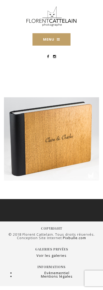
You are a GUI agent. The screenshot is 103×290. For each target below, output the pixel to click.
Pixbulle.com (74, 237)
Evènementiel (56, 272)
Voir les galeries (51, 255)
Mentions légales (57, 276)
